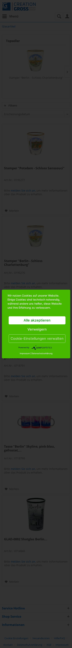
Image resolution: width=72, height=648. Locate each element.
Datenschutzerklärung (42, 353)
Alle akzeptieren (37, 320)
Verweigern (37, 329)
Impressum (25, 353)
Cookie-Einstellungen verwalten (37, 338)
